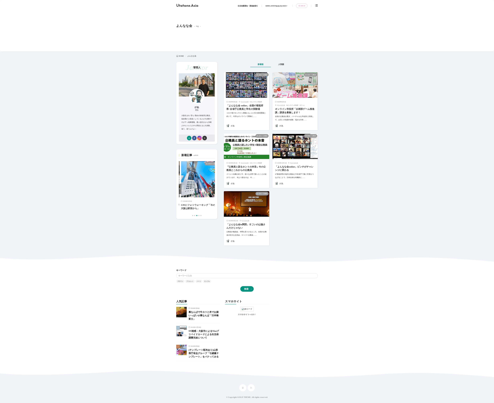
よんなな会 (245, 102)
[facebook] (194, 138)
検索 (246, 289)
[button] (180, 189)
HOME (181, 56)
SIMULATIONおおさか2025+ (276, 6)
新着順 (260, 64)
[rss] (251, 387)
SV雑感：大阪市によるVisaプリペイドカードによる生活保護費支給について (204, 334)
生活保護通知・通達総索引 (248, 6)
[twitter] (204, 138)
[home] (189, 138)
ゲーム (302, 105)
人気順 (281, 64)
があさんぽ (209, 163)
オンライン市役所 (256, 102)
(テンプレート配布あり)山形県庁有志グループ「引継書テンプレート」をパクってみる (204, 353)
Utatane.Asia (187, 6)
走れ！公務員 (263, 74)
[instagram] (199, 138)
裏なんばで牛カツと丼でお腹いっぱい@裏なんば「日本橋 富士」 (204, 315)
